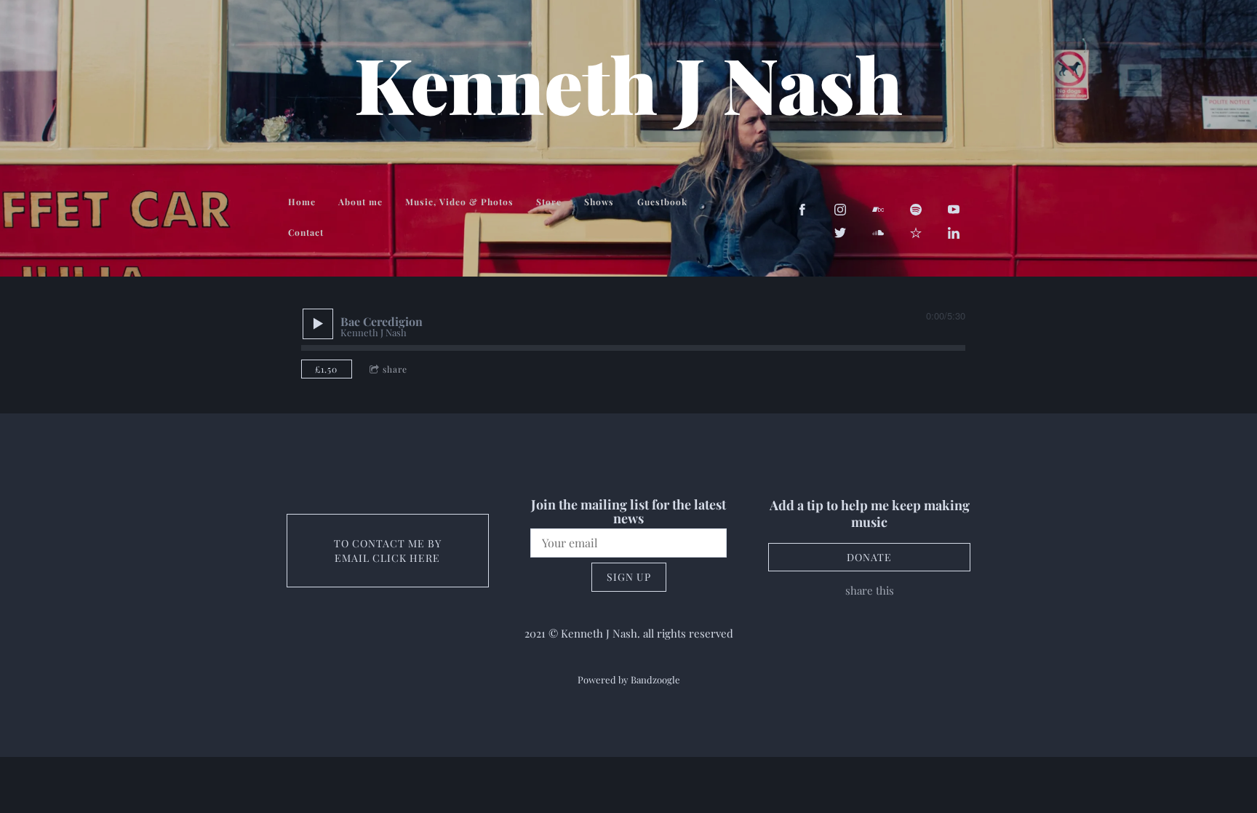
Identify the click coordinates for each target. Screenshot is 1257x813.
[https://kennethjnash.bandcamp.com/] (878, 209)
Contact (306, 232)
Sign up (629, 577)
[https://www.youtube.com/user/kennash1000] (953, 209)
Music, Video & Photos (459, 201)
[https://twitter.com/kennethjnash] (840, 233)
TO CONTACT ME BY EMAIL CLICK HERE (388, 550)
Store (549, 201)
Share (395, 369)
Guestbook (662, 201)
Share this (869, 590)
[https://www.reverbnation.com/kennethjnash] (916, 233)
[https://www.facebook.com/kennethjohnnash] (802, 209)
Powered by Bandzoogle (629, 679)
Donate (869, 557)
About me (360, 201)
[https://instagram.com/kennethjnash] (840, 209)
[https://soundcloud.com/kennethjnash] (878, 233)
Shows (599, 201)
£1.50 (326, 369)
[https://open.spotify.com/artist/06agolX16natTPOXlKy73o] (916, 209)
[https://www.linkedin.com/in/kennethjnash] (953, 233)
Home (302, 201)
